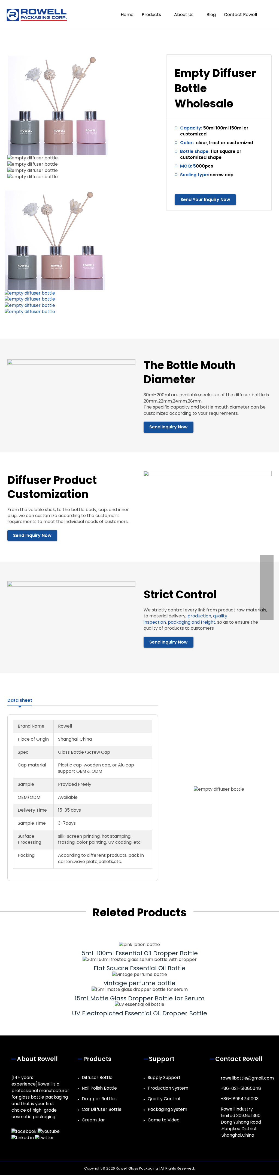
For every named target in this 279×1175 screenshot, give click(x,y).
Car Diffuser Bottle (102, 1109)
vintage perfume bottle (139, 983)
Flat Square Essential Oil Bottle (140, 968)
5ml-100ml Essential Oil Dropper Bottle (139, 953)
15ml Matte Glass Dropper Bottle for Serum (140, 998)
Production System (168, 1088)
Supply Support (164, 1077)
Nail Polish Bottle (99, 1088)
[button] (267, 15)
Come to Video (164, 1120)
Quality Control (164, 1099)
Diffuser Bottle (97, 1077)
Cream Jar (93, 1120)
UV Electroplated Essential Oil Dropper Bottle (139, 1013)
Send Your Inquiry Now (205, 199)
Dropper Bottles (99, 1099)
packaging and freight (191, 622)
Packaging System (167, 1109)
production (199, 616)
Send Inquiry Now (168, 427)
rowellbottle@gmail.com (247, 1078)
